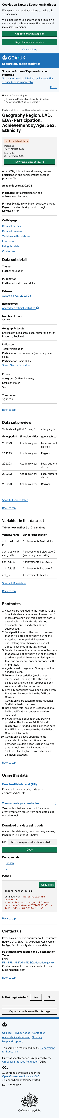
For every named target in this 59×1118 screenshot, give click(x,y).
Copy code (47, 884)
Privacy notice (22, 1032)
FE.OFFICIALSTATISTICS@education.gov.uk (28, 962)
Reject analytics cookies (29, 42)
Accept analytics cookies (29, 33)
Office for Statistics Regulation (20, 1061)
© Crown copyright (29, 1110)
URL (4, 842)
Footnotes (8, 241)
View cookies (29, 49)
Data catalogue (19, 95)
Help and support (12, 1041)
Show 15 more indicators (16, 365)
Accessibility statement (16, 1037)
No (51, 997)
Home (5, 95)
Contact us (8, 251)
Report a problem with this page (29, 1011)
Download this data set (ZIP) (19, 784)
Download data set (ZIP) (29, 161)
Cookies (7, 1032)
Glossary (37, 1037)
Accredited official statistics (20, 308)
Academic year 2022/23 (16, 295)
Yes (38, 997)
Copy (29, 849)
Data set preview (12, 231)
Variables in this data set (16, 236)
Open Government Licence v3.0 (20, 1076)
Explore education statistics (21, 64)
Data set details (11, 226)
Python (10, 863)
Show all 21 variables (14, 583)
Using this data (11, 246)
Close (53, 87)
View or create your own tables (20, 803)
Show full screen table (15, 500)
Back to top (9, 409)
